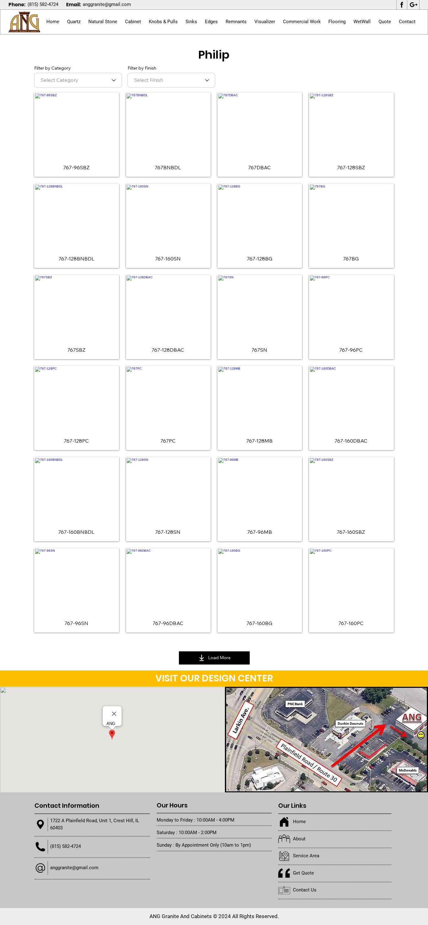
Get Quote (303, 873)
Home (299, 821)
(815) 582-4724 (43, 4)
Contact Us (304, 890)
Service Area (306, 856)
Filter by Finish (142, 68)
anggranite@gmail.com (107, 4)
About (299, 839)
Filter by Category (52, 68)
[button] (103, 21)
